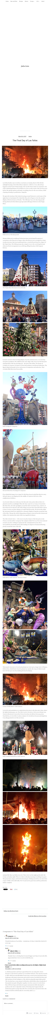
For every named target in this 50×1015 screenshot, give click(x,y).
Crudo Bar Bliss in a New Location (37, 916)
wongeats (10, 936)
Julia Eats (25, 66)
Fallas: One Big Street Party (11, 911)
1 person (11, 945)
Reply (6, 948)
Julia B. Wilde (14, 951)
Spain (30, 136)
